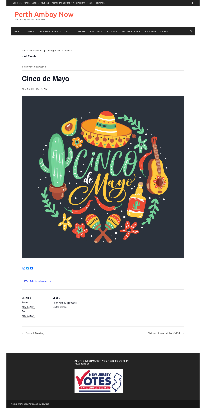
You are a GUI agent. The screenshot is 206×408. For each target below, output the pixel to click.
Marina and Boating (61, 3)
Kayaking (45, 3)
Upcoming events (50, 31)
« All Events (29, 56)
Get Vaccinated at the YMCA (164, 333)
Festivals (96, 31)
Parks (26, 3)
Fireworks (99, 3)
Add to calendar (38, 281)
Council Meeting (34, 333)
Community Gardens (82, 3)
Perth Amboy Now (44, 14)
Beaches (16, 3)
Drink (81, 31)
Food (69, 31)
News (30, 31)
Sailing (34, 3)
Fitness (112, 31)
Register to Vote (156, 31)
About (18, 31)
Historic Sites (131, 31)
